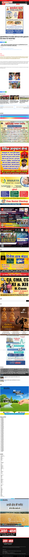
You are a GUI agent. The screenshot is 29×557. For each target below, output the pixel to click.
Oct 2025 (2, 422)
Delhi (1, 464)
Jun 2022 (2, 440)
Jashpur (1, 472)
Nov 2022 (2, 438)
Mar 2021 (2, 447)
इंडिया (1, 485)
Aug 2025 (2, 423)
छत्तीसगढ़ (1, 492)
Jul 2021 (2, 445)
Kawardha (2, 473)
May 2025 (2, 424)
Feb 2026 (2, 420)
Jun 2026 (2, 418)
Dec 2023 (2, 432)
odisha (1, 476)
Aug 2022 (2, 439)
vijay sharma (2, 484)
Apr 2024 (2, 430)
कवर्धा (1, 488)
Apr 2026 (2, 419)
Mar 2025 (2, 425)
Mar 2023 (2, 436)
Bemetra (2, 457)
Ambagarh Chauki (3, 456)
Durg (1, 465)
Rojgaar (1, 481)
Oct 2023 (2, 433)
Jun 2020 (2, 451)
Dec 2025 (2, 421)
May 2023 (2, 435)
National (2, 475)
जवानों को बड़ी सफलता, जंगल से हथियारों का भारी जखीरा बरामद (7, 48)
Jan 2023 (2, 437)
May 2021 (2, 446)
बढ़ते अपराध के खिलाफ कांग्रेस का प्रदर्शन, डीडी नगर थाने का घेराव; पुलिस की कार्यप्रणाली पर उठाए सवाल (11, 49)
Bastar (1, 457)
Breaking (2, 460)
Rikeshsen (2, 480)
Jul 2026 (2, 418)
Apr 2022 (2, 441)
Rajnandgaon (2, 479)
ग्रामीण (1, 491)
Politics (1, 477)
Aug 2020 (2, 450)
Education (11, 40)
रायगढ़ (1, 493)
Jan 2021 (2, 448)
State (1, 482)
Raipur (1, 478)
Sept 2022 (2, 439)
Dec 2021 (2, 443)
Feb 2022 (2, 442)
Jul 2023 (2, 434)
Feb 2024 (2, 431)
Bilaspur (2, 459)
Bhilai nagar (2, 458)
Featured (2, 467)
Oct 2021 (2, 444)
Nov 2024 (2, 427)
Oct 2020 (2, 449)
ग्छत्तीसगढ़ (2, 490)
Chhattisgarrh (2, 462)
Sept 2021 (2, 444)
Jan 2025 (2, 426)
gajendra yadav (2, 468)
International (2, 471)
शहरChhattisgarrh (2, 496)
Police (1, 477)
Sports (1, 482)
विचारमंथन (2, 495)
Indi (1, 470)
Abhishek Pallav (2, 455)
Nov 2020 (2, 449)
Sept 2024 (2, 428)
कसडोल (1, 489)
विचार (1, 494)
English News (2, 467)
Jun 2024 (2, 429)
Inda (1, 469)
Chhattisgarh (2, 462)
